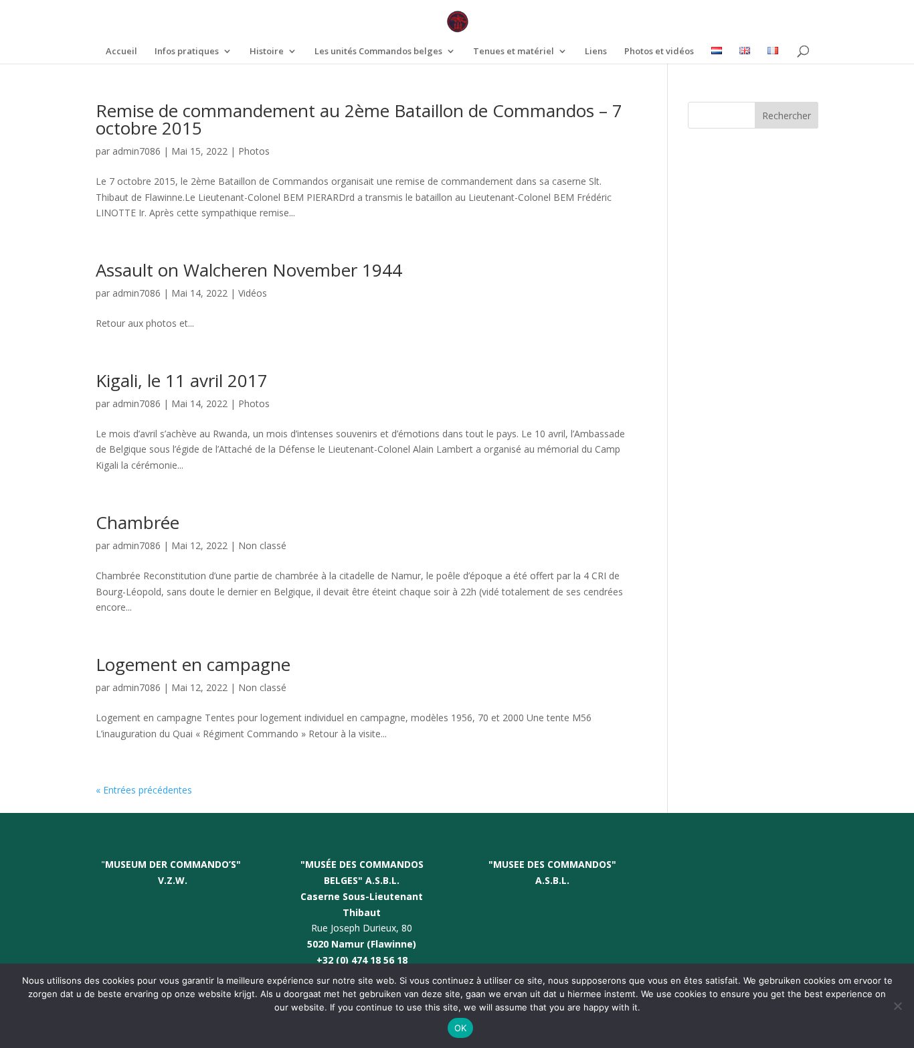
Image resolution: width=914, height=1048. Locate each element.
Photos (254, 151)
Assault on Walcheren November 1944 (249, 270)
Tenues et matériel (513, 51)
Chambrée (137, 522)
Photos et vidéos (659, 51)
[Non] (897, 1006)
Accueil (121, 51)
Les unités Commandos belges (378, 51)
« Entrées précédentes (144, 789)
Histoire (267, 51)
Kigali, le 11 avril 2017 (182, 380)
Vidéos (252, 293)
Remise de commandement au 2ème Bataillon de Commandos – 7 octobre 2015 (359, 119)
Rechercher (786, 115)
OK (460, 1028)
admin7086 (136, 151)
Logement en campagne (193, 664)
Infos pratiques (187, 51)
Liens (596, 51)
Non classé (262, 545)
